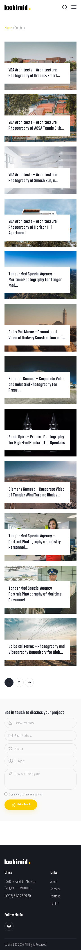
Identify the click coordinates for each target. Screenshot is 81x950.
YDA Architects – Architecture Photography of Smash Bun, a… (33, 178)
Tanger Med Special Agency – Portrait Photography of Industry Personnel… (35, 542)
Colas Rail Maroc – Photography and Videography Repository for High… (37, 649)
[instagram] (9, 926)
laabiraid (9, 944)
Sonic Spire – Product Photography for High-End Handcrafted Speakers (37, 440)
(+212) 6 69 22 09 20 (17, 895)
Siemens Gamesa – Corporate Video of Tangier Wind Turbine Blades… (37, 492)
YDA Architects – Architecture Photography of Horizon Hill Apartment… (33, 227)
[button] (73, 6)
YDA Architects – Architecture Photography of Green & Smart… (34, 73)
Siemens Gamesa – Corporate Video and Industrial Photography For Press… (37, 385)
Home (8, 27)
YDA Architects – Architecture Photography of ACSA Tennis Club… (36, 125)
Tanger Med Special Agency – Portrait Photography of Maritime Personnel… (35, 594)
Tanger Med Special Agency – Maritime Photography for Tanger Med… (35, 280)
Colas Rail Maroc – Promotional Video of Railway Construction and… (37, 335)
